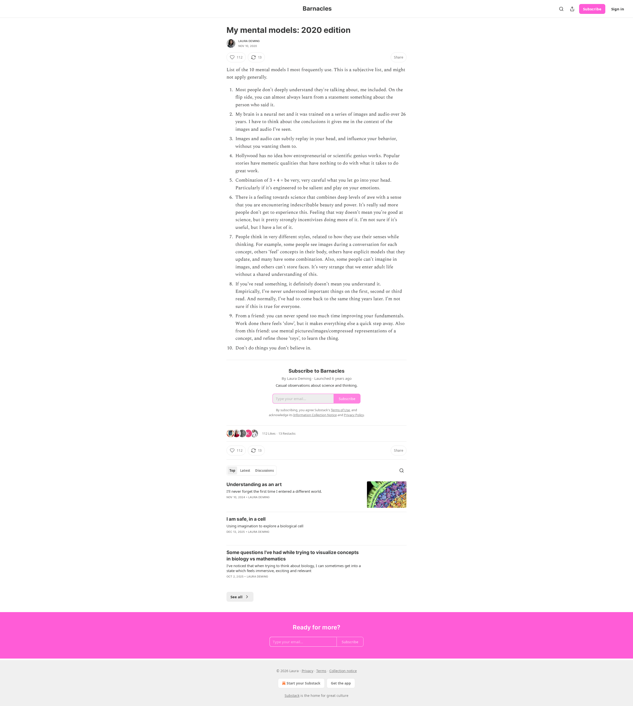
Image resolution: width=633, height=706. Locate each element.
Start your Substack (303, 683)
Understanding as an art (254, 484)
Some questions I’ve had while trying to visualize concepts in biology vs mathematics (292, 556)
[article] (316, 494)
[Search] (561, 9)
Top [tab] (232, 470)
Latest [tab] (245, 470)
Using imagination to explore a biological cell (264, 525)
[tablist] (251, 470)
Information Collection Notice (315, 415)
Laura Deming (249, 41)
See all (236, 596)
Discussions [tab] (264, 470)
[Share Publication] (572, 9)
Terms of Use (340, 410)
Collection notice (343, 670)
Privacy (307, 670)
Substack (292, 695)
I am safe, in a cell (246, 519)
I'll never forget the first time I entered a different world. (274, 491)
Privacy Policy (354, 415)
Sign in (617, 8)
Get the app (341, 683)
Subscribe (592, 8)
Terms (321, 670)
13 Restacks (286, 433)
